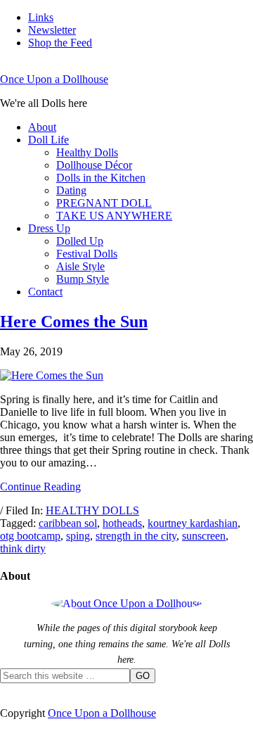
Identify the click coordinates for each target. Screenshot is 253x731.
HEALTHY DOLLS (92, 510)
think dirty (23, 548)
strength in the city (136, 536)
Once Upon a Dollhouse (54, 79)
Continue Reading (40, 486)
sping (78, 536)
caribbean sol (68, 523)
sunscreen (204, 536)
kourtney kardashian (193, 523)
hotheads (122, 523)
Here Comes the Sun (74, 321)
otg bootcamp (30, 536)
